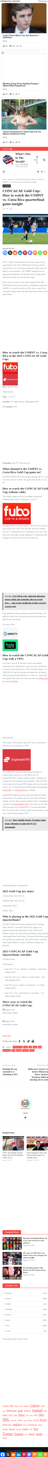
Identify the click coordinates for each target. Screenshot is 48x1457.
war (26, 1434)
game (34, 1047)
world (5, 1438)
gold (39, 1047)
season (40, 1425)
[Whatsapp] (40, 253)
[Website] (25, 1118)
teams (25, 1429)
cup (30, 1047)
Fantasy (27, 1410)
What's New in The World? (23, 157)
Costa (25, 1047)
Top (36, 1428)
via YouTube (13, 681)
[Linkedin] (20, 253)
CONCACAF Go (21, 790)
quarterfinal (6, 1050)
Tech (31, 1429)
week (39, 1434)
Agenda (6, 1406)
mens (31, 1415)
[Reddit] (15, 253)
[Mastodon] (30, 253)
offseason (13, 1420)
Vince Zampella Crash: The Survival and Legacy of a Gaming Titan (36, 1155)
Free (45, 1411)
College (35, 1405)
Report (25, 1425)
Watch (32, 1050)
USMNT (25, 1050)
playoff (36, 1420)
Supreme (18, 1429)
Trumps (18, 1434)
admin (25, 1113)
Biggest (16, 1406)
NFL (6, 1419)
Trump (8, 1434)
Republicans (32, 1425)
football (37, 1410)
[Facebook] (5, 253)
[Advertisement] (24, 323)
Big (11, 1405)
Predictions (7, 1425)
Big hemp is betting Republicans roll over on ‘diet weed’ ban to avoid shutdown (35, 1240)
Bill (21, 1406)
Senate (5, 1429)
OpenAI (20, 1420)
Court (43, 1406)
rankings (17, 1424)
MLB (36, 1415)
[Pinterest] (25, 253)
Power (43, 1419)
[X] (10, 253)
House (21, 1414)
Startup (12, 1429)
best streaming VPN (21, 804)
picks (25, 1420)
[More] (45, 253)
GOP (10, 1415)
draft (20, 1410)
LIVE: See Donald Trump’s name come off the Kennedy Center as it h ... (13, 1155)
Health (15, 1415)
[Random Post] (38, 172)
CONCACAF (17, 1047)
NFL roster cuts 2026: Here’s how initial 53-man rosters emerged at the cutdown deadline (35, 1255)
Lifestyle (11, 179)
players (30, 1420)
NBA (41, 1414)
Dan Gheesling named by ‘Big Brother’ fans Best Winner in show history (34, 1270)
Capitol (26, 1406)
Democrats (11, 1410)
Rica (13, 1050)
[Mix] (35, 253)
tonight (19, 1050)
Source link (7, 1036)
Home (5, 179)
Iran (27, 1415)
